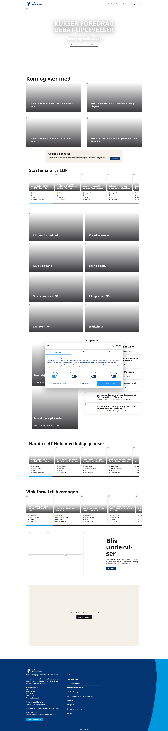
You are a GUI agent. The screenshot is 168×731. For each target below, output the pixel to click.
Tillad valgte (84, 383)
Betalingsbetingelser (74, 692)
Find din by (124, 4)
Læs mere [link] (110, 569)
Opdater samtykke (84, 617)
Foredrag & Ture (113, 4)
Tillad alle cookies (109, 383)
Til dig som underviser (74, 709)
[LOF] (39, 4)
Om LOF (69, 713)
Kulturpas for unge (73, 683)
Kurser (104, 4)
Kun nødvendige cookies (58, 383)
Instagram (70, 705)
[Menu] (139, 4)
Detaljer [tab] (84, 352)
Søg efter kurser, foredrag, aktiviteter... (84, 45)
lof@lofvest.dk (34, 698)
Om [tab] (110, 352)
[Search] (134, 4)
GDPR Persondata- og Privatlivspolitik (80, 696)
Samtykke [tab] (58, 352)
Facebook (70, 700)
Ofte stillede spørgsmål (75, 688)
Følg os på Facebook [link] (35, 719)
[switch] (74, 376)
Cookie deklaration (84, 729)
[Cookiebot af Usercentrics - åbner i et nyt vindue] (113, 346)
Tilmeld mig (115, 158)
